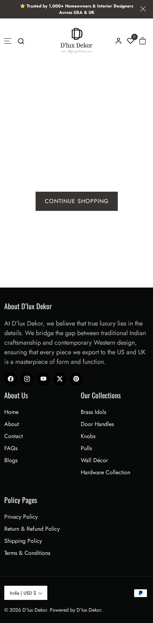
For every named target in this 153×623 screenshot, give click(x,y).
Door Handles (97, 424)
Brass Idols (93, 412)
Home (11, 412)
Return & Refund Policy (32, 529)
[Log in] (118, 40)
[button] (21, 41)
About (11, 424)
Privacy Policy (21, 517)
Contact (13, 436)
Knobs (88, 436)
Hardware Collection (105, 472)
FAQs (10, 448)
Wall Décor (94, 460)
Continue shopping (77, 201)
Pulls (86, 448)
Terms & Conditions (27, 553)
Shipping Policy (23, 541)
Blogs (10, 460)
